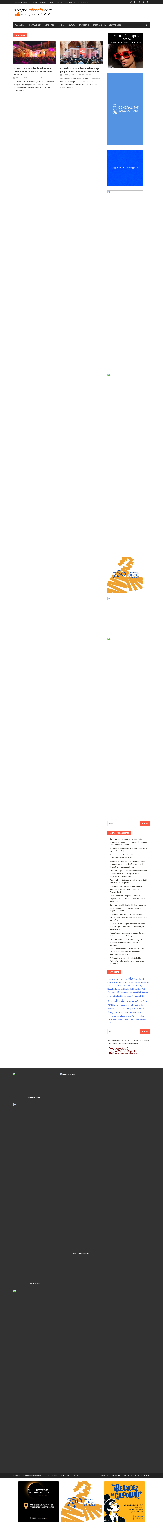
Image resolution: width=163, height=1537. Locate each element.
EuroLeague (116, 989)
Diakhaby (139, 986)
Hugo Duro (134, 988)
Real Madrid (118, 1009)
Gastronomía (99, 25)
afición (109, 979)
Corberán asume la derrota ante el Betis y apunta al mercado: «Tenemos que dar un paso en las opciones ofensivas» (128, 842)
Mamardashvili (137, 996)
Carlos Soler (112, 982)
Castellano (43, 2)
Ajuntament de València (119, 979)
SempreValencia (111, 1016)
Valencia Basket (138, 1016)
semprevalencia (115, 1475)
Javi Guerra (119, 992)
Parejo (139, 1001)
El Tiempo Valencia (82, 2)
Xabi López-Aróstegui (141, 1020)
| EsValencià (35, 25)
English (51, 2)
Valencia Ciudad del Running (127, 1020)
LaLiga (117, 995)
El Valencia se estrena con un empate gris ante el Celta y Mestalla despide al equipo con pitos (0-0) (128, 917)
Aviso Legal (68, 2)
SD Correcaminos (122, 1012)
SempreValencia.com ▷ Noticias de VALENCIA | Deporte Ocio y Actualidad (52, 1475)
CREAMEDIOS (144, 1475)
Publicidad (59, 2)
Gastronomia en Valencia (81, 1253)
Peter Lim (122, 1005)
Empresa (83, 25)
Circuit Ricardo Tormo (137, 982)
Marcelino (111, 1001)
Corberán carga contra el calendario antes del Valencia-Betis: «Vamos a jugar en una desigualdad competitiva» (128, 873)
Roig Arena (132, 1008)
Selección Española (135, 1012)
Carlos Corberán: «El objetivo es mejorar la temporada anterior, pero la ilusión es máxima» (127, 942)
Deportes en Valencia (34, 1097)
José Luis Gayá (140, 992)
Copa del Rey (124, 985)
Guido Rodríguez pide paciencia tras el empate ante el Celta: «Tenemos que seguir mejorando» (127, 898)
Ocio (61, 25)
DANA (133, 985)
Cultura (71, 25)
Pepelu (118, 1005)
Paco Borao (133, 1001)
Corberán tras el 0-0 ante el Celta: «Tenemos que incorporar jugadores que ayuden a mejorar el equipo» (128, 908)
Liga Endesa (126, 996)
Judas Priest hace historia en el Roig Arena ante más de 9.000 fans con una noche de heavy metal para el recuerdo (127, 952)
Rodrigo (123, 1009)
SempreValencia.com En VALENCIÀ (26, 2)
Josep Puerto (129, 992)
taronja (120, 1016)
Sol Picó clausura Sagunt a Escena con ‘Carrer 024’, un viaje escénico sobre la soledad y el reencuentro (128, 926)
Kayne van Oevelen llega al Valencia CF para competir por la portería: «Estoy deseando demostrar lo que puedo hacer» (127, 864)
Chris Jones (122, 982)
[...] (22, 90)
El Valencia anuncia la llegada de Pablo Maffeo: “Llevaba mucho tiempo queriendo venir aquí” (127, 961)
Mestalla (122, 1000)
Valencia (127, 1015)
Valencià (19, 25)
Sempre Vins (115, 25)
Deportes (49, 25)
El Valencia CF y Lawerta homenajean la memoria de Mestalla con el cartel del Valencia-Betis (126, 889)
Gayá (122, 989)
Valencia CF (113, 1019)
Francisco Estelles (37, 78)
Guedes (126, 989)
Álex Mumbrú (111, 1023)
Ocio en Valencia (34, 1284)
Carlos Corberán (135, 978)
